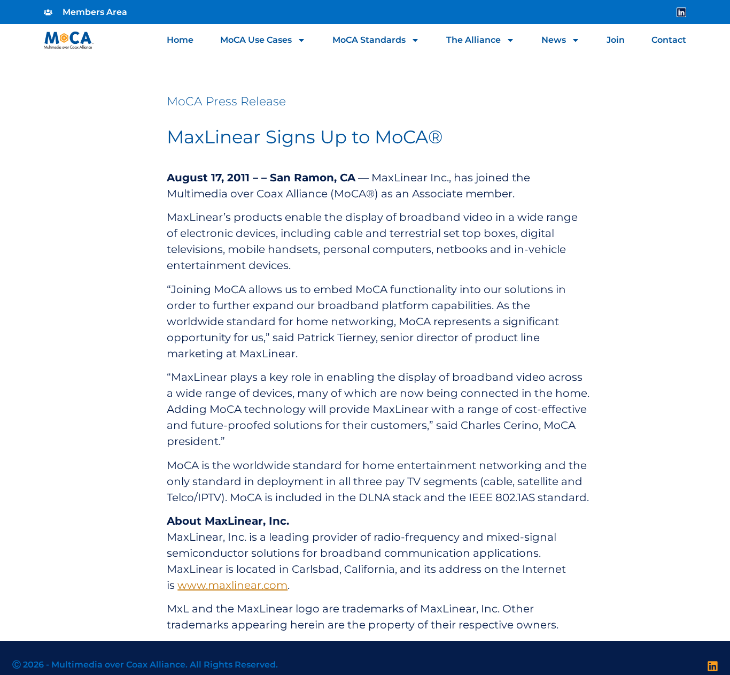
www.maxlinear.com (232, 585)
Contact (668, 40)
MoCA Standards (369, 40)
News (553, 40)
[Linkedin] (681, 12)
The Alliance (473, 40)
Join (616, 40)
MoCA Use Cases (256, 40)
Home (180, 40)
